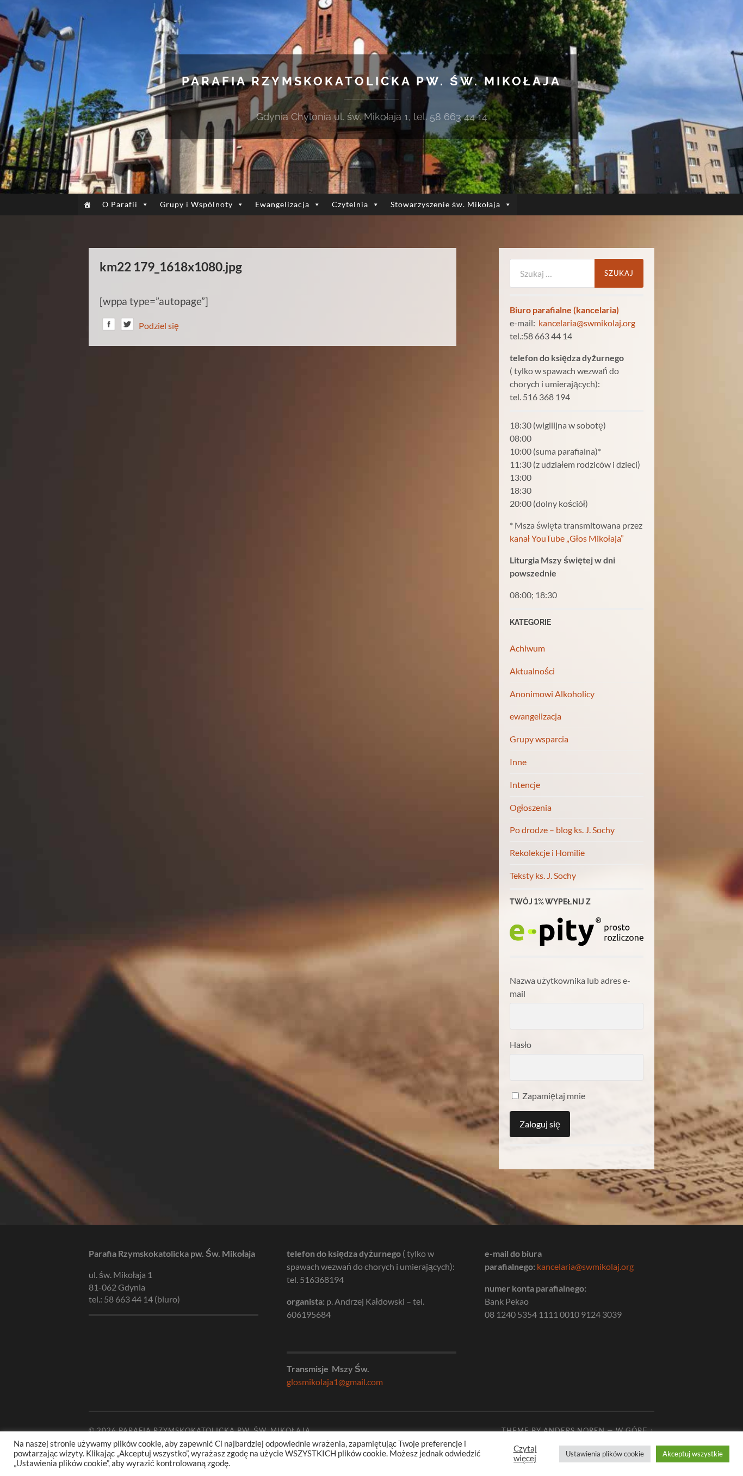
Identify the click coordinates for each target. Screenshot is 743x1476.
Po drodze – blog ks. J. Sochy (562, 829)
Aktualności (532, 671)
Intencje (525, 784)
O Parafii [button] (120, 204)
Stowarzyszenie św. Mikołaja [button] (445, 204)
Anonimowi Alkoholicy (552, 694)
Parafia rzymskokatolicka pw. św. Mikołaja (371, 81)
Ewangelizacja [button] (282, 204)
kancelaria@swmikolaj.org (586, 323)
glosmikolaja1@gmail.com (335, 1381)
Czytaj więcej (525, 1453)
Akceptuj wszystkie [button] (692, 1453)
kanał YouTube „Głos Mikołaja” (567, 538)
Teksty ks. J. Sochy (543, 875)
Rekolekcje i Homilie (547, 852)
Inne (518, 761)
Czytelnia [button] (350, 204)
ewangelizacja (535, 716)
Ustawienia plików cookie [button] (605, 1453)
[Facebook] (109, 326)
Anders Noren (574, 1430)
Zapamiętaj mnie (553, 1095)
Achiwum (527, 648)
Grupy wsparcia (539, 739)
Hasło (520, 1044)
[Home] (87, 204)
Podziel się (159, 325)
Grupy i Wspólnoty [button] (196, 204)
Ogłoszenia (531, 807)
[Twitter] (127, 326)
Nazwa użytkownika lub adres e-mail (570, 987)
